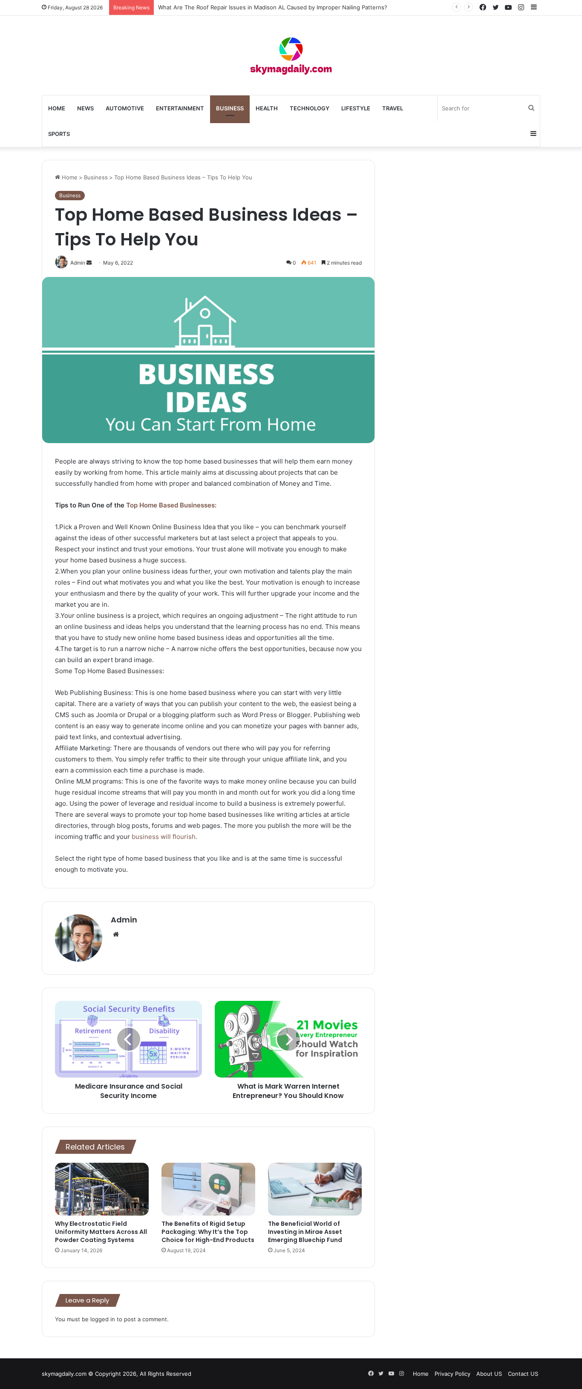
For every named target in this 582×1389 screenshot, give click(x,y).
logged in (102, 1319)
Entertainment (180, 108)
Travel (392, 108)
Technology (309, 108)
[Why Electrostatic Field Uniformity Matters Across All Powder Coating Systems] (102, 1189)
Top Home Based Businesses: (171, 505)
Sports (59, 133)
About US (489, 1373)
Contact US (523, 1373)
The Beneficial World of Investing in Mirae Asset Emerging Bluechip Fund (305, 1231)
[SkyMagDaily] (291, 55)
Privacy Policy (452, 1373)
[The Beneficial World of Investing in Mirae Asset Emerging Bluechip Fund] (315, 1189)
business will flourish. (164, 837)
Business (230, 108)
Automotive (125, 108)
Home (56, 108)
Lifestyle (355, 108)
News (85, 108)
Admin (124, 919)
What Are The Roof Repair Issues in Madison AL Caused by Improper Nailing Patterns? (272, 7)
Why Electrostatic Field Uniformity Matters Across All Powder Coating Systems (101, 1231)
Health (267, 108)
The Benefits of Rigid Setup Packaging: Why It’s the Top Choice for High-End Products (207, 1231)
